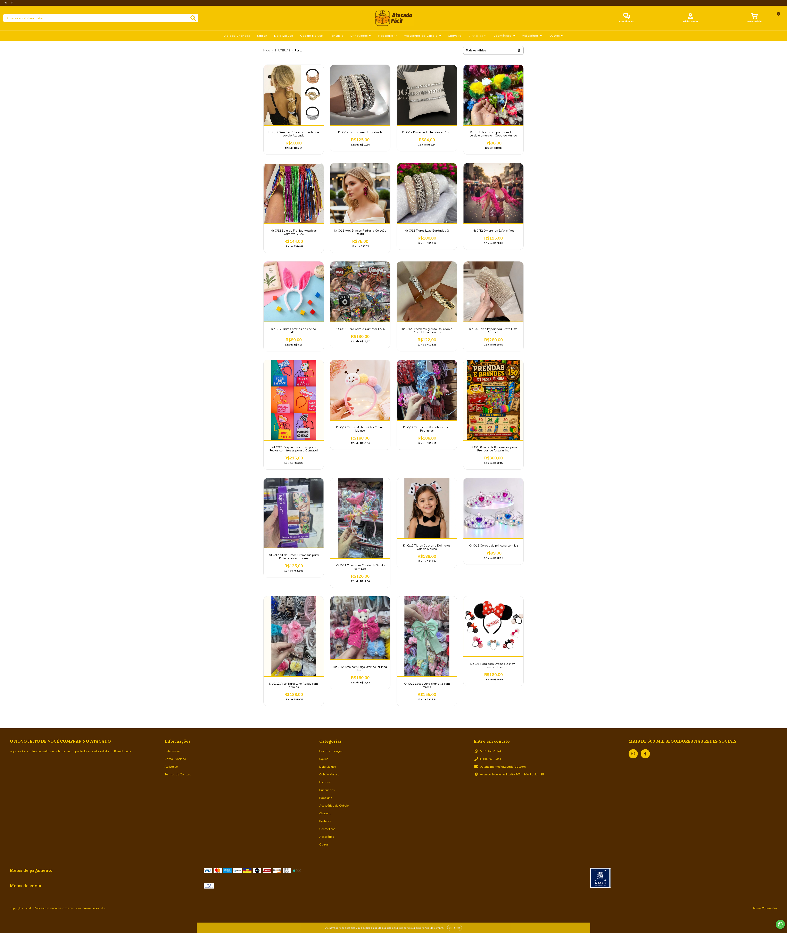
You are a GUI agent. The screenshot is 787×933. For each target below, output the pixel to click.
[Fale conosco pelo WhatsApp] (780, 924)
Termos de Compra (178, 774)
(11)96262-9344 (490, 759)
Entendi (454, 927)
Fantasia (336, 36)
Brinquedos (359, 36)
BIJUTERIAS (282, 50)
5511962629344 (490, 751)
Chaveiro (455, 36)
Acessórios (531, 36)
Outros (555, 36)
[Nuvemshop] (764, 908)
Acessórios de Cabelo (421, 36)
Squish (262, 36)
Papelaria (386, 36)
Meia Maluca (283, 36)
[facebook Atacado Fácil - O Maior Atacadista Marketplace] (12, 3)
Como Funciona (175, 759)
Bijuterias (476, 36)
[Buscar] (193, 18)
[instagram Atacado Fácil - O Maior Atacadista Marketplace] (6, 3)
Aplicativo (171, 766)
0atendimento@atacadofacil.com (503, 766)
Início (266, 50)
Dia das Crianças (237, 36)
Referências (172, 751)
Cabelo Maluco (311, 36)
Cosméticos (503, 36)
